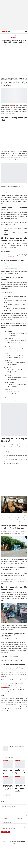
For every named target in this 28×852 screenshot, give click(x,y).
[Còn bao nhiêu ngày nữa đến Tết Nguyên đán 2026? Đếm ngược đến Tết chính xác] (20, 780)
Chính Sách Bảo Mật (21, 841)
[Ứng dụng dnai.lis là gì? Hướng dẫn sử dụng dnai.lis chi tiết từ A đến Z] (8, 780)
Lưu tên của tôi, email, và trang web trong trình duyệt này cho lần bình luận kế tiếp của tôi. (14, 828)
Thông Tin (14, 37)
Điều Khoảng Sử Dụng (12, 841)
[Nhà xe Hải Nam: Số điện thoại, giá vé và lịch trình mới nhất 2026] (8, 764)
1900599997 (10, 257)
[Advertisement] (14, 15)
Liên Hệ (14, 843)
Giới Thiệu (4, 841)
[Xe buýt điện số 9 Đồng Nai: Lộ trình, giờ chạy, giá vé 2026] (20, 764)
